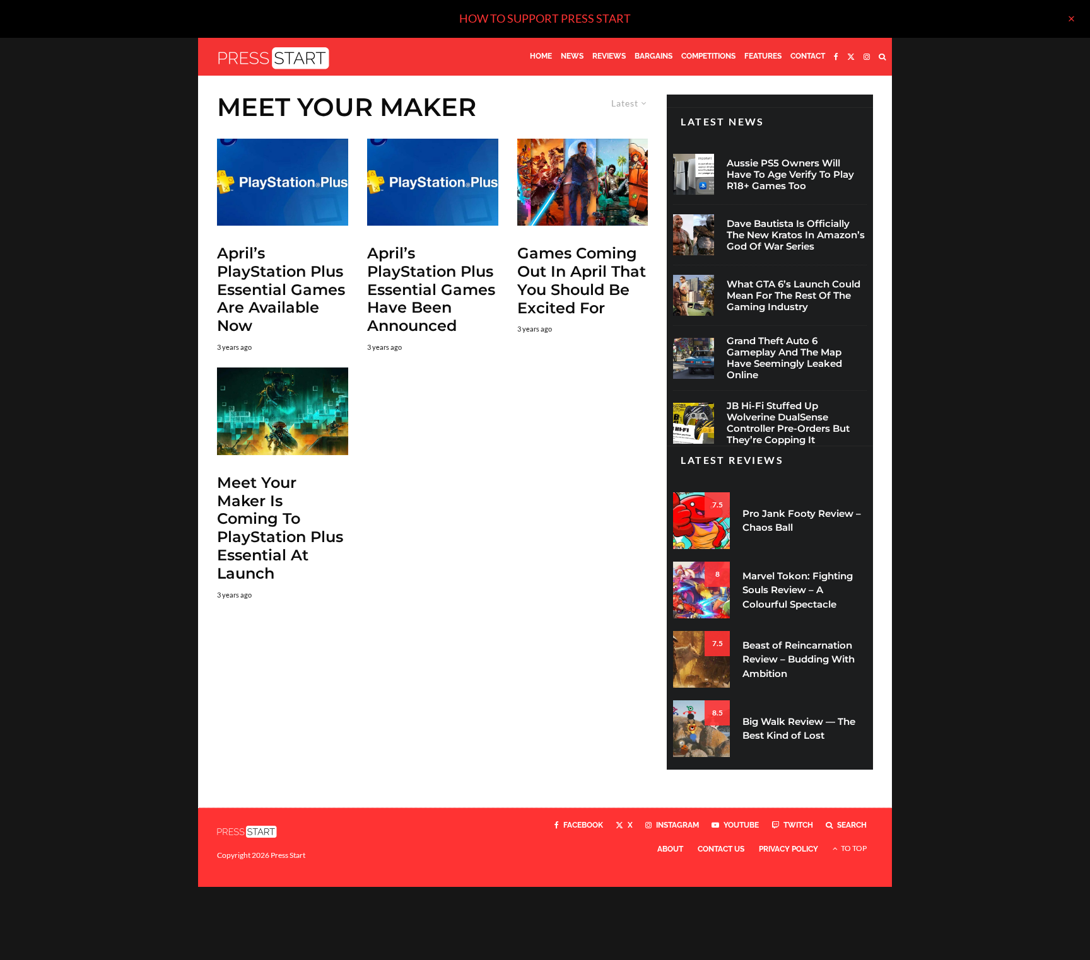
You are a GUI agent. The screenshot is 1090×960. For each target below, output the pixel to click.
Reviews (609, 56)
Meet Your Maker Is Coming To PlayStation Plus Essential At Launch (280, 528)
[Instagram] (866, 57)
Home (541, 56)
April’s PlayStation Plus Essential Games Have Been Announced (431, 290)
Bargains (653, 56)
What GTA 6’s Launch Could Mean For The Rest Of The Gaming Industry (793, 296)
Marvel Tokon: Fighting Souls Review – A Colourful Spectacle (797, 590)
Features (763, 56)
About (670, 849)
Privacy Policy (788, 849)
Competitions (708, 56)
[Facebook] (836, 57)
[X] (851, 57)
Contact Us (721, 849)
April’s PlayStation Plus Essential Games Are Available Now (281, 290)
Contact (807, 56)
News (572, 56)
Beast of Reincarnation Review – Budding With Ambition (798, 659)
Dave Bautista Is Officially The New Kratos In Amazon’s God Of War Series (796, 235)
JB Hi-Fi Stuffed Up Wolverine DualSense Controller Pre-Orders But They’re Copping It (788, 423)
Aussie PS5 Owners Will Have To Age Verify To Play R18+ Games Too (790, 175)
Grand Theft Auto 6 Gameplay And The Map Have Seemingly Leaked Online (784, 358)
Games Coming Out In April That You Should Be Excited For (581, 280)
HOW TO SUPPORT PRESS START (545, 18)
